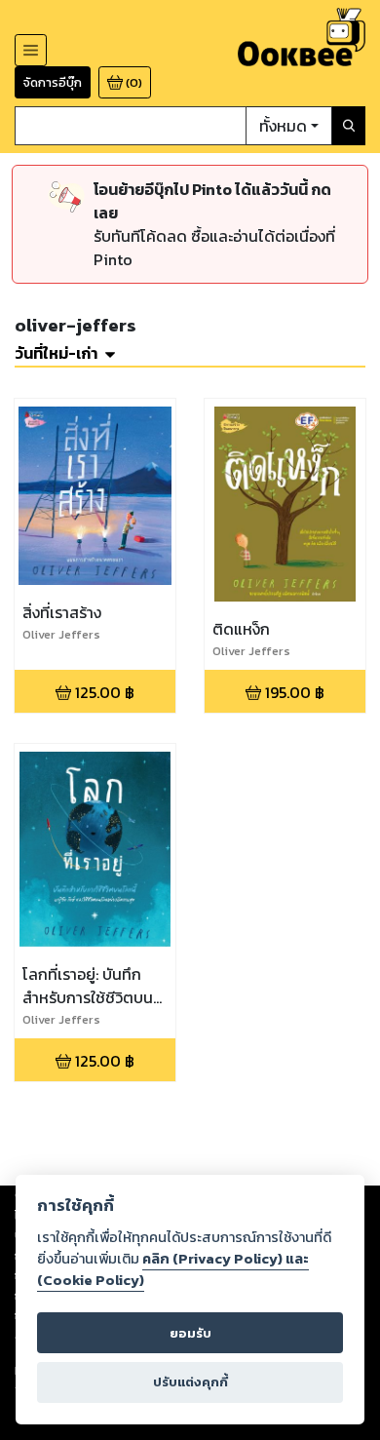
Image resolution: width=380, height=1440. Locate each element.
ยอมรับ (190, 1333)
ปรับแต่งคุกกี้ (190, 1382)
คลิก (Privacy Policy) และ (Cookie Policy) (173, 1269)
